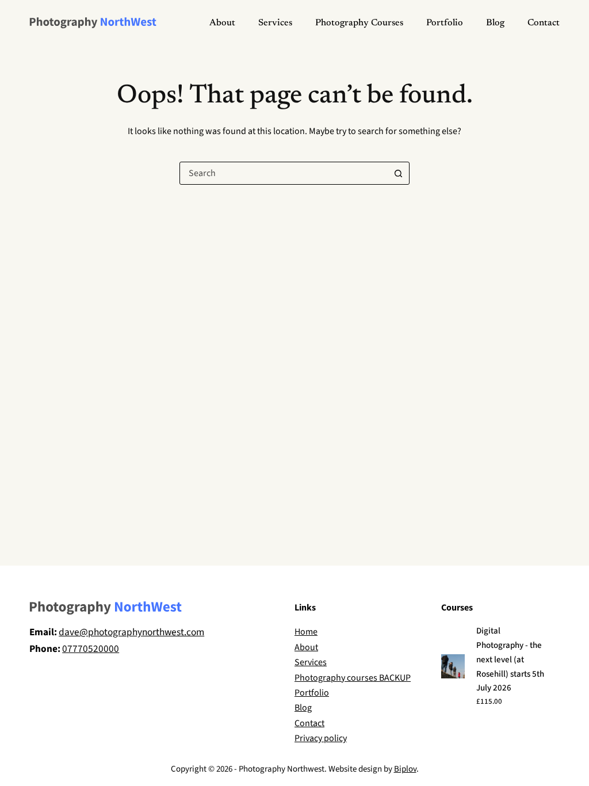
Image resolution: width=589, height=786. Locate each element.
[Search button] (398, 173)
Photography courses (359, 23)
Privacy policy (320, 738)
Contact (543, 23)
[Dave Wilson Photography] (92, 23)
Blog (495, 23)
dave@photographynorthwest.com (131, 632)
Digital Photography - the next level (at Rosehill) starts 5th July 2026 (510, 659)
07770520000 (90, 649)
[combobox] (283, 173)
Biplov (405, 769)
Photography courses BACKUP (352, 677)
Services (275, 23)
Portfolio (444, 23)
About (222, 23)
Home (306, 631)
